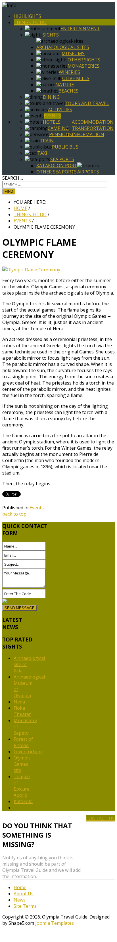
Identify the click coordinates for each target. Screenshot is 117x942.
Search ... (12, 178)
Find (9, 191)
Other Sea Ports (56, 172)
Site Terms (25, 906)
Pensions (60, 134)
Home (20, 887)
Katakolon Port (56, 165)
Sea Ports (62, 159)
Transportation (93, 128)
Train (47, 141)
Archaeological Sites (62, 47)
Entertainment (80, 28)
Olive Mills (75, 78)
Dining (51, 97)
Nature (64, 84)
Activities (60, 109)
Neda (19, 702)
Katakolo (23, 801)
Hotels (51, 122)
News (20, 900)
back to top (14, 514)
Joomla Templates (54, 923)
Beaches (68, 91)
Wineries (69, 72)
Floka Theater (22, 711)
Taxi (42, 153)
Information (88, 134)
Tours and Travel (87, 103)
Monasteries (83, 66)
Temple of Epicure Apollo (22, 785)
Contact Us (100, 818)
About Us (24, 893)
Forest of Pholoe (23, 742)
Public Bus (65, 147)
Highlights (27, 16)
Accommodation (93, 122)
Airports (88, 172)
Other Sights (84, 60)
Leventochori (28, 751)
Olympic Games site (22, 764)
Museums (73, 53)
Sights (51, 35)
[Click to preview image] (31, 270)
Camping (58, 128)
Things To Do (30, 22)
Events (52, 116)
